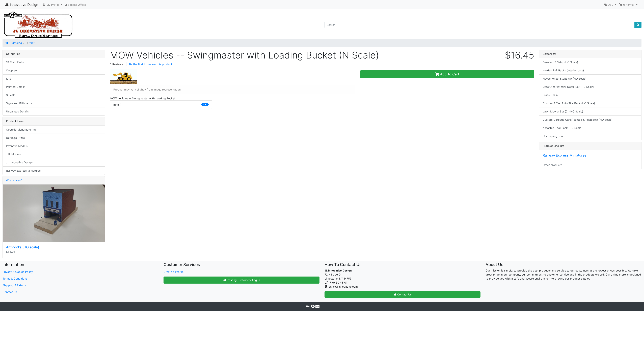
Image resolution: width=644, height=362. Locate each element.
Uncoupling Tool (553, 136)
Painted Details (15, 86)
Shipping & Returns (14, 285)
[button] (52, 4)
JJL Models (13, 154)
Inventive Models (17, 146)
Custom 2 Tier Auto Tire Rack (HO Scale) (569, 103)
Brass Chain (550, 95)
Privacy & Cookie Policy (18, 272)
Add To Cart (449, 74)
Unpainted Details (17, 111)
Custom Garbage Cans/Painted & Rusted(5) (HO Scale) (577, 119)
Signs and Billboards (19, 103)
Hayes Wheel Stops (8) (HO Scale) (564, 78)
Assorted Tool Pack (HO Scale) (562, 128)
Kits (8, 78)
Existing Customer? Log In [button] (243, 280)
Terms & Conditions (15, 278)
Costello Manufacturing (21, 129)
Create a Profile (173, 272)
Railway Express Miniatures (23, 170)
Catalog (17, 43)
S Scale (10, 95)
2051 (32, 43)
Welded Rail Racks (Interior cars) (563, 70)
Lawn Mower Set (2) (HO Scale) (563, 111)
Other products (552, 165)
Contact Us (10, 292)
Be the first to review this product (150, 64)
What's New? (14, 180)
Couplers (11, 70)
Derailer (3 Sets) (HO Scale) (560, 62)
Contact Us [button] (404, 294)
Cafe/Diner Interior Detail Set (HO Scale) (568, 86)
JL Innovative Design (21, 5)
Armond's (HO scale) (22, 247)
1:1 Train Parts (15, 62)
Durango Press (15, 137)
